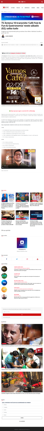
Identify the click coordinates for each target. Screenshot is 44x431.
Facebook (18, 53)
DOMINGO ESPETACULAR (21, 218)
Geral (4, 409)
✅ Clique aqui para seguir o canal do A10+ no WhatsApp (22, 111)
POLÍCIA (18, 7)
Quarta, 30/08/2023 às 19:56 (6, 39)
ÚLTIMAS (13, 7)
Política (5, 412)
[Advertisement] (22, 49)
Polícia (5, 404)
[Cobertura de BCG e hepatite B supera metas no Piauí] (22, 358)
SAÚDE (3, 367)
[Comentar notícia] (14, 39)
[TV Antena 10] (22, 16)
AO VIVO (6, 7)
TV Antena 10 (9, 11)
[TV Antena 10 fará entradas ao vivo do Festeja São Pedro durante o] (22, 197)
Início (2, 11)
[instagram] (27, 259)
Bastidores (16, 294)
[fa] (37, 259)
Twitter (23, 53)
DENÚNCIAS (27, 7)
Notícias (5, 11)
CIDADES (33, 7)
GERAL (38, 7)
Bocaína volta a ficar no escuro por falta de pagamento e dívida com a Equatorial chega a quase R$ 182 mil (27, 298)
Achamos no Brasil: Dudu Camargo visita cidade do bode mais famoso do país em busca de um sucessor (22, 222)
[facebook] (6, 259)
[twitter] (17, 259)
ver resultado (22, 421)
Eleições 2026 (17, 273)
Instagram (13, 53)
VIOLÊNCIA (4, 343)
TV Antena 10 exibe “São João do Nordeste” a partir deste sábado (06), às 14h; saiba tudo (36, 204)
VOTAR (22, 417)
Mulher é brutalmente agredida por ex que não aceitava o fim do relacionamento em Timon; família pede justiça (21, 345)
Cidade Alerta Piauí (18, 266)
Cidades (5, 407)
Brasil (4, 414)
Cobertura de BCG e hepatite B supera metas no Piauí (11, 369)
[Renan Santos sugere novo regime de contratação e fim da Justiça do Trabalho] (4, 275)
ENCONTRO (4, 218)
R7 (22, 7)
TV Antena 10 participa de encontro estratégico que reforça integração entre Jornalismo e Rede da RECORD (7, 222)
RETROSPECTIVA (33, 218)
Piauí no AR (16, 287)
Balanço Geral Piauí (18, 280)
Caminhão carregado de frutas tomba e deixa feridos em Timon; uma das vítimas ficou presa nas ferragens (20, 393)
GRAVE (3, 391)
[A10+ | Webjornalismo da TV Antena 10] (22, 2)
